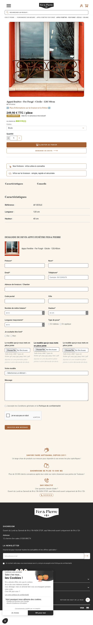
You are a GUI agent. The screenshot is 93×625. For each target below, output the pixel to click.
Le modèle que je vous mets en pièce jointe (46, 349)
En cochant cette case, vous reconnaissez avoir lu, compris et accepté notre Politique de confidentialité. (39, 563)
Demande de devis (43, 151)
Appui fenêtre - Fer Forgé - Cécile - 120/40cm (40, 248)
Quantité (10, 134)
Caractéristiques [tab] (14, 183)
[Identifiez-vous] (81, 5)
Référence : (10, 205)
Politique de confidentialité (50, 406)
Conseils (41, 183)
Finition (9, 124)
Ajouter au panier (48, 145)
